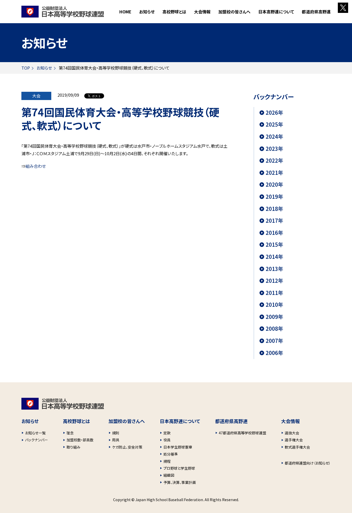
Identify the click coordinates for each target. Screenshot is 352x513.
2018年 (274, 209)
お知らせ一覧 (35, 432)
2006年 (274, 353)
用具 (115, 439)
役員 (167, 439)
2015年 (274, 245)
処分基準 (170, 454)
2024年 (274, 137)
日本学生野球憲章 (177, 447)
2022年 (274, 161)
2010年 (274, 305)
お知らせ (147, 12)
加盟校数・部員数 (80, 439)
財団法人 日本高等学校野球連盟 (62, 12)
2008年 (274, 329)
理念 (70, 432)
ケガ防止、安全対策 (127, 447)
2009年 (274, 317)
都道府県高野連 (316, 12)
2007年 (274, 341)
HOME (125, 12)
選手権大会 (294, 439)
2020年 (274, 184)
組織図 (168, 475)
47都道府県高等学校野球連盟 (242, 432)
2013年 (274, 269)
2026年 (274, 113)
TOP (25, 68)
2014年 (274, 257)
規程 (167, 461)
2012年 (274, 281)
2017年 (274, 221)
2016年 (274, 233)
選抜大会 (292, 432)
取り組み (73, 447)
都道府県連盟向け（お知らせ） (308, 463)
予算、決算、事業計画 (179, 482)
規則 (115, 432)
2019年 (274, 197)
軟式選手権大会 (297, 447)
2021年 (274, 173)
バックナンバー (36, 439)
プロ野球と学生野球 (179, 468)
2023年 (274, 149)
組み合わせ (36, 166)
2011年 (274, 293)
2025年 (274, 124)
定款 (167, 432)
